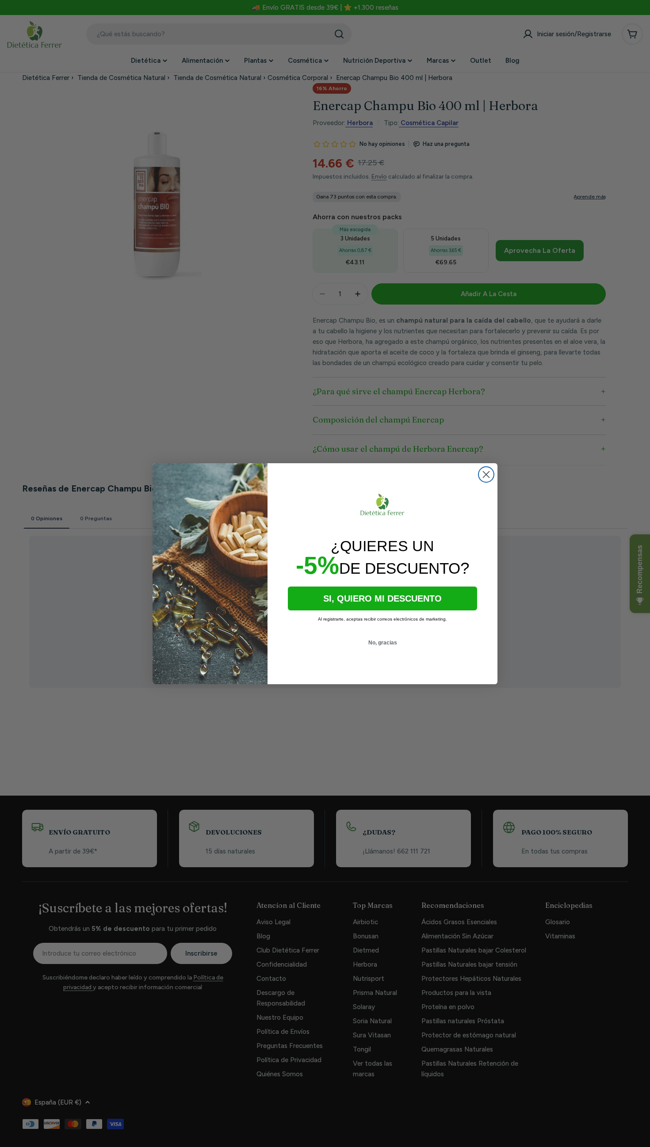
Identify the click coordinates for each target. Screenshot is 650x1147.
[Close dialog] (486, 474)
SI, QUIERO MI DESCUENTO (382, 598)
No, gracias (382, 643)
